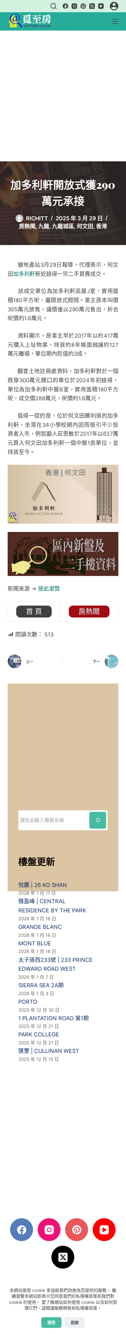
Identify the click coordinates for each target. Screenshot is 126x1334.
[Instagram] (74, 6)
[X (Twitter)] (92, 6)
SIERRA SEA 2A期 (41, 985)
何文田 (85, 226)
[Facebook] (65, 6)
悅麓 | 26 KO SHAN (42, 885)
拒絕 (75, 1322)
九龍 (43, 226)
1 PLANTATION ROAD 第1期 (53, 1018)
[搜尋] (53, 6)
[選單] (115, 21)
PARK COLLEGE (38, 1034)
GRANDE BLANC (40, 927)
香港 (101, 226)
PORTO (27, 1002)
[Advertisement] (63, 96)
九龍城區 (63, 226)
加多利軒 (24, 274)
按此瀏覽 (49, 588)
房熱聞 (27, 226)
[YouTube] (101, 6)
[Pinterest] (83, 6)
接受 (51, 1322)
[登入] (114, 6)
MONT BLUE (34, 943)
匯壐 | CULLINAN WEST (48, 1051)
